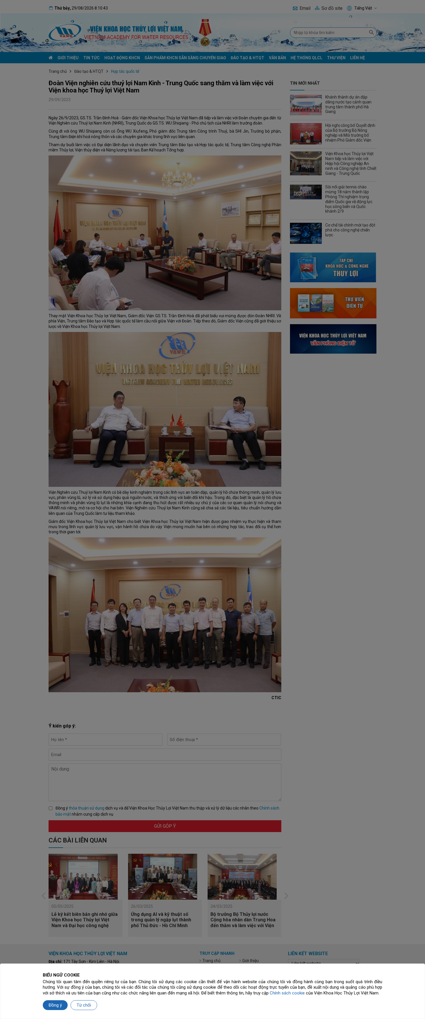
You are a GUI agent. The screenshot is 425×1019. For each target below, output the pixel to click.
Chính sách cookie (287, 993)
